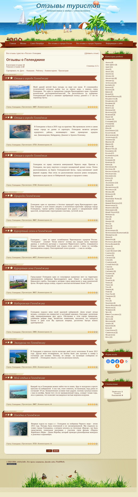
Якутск (108, 319)
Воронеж (108, 110)
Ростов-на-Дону (111, 242)
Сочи (107, 260)
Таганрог (108, 274)
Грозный (108, 124)
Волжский (109, 115)
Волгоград (109, 112)
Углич (107, 292)
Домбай (108, 126)
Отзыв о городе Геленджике (31, 78)
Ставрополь (109, 262)
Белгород (108, 90)
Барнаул (108, 87)
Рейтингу (39, 71)
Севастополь (110, 330)
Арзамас (108, 76)
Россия (28, 53)
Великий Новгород (112, 96)
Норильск (108, 215)
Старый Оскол (110, 264)
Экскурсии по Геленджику (29, 343)
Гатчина (108, 119)
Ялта (107, 337)
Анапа (107, 72)
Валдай (108, 94)
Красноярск (109, 176)
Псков (107, 237)
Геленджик (16, 107)
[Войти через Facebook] (117, 361)
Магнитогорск (110, 187)
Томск (107, 283)
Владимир (109, 103)
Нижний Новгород (112, 203)
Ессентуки (109, 133)
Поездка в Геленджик (27, 415)
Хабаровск (109, 303)
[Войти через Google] (126, 361)
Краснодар (109, 174)
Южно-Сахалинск (112, 314)
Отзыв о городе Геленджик (30, 118)
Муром (108, 196)
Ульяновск (109, 296)
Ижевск (108, 144)
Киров (107, 165)
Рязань (107, 246)
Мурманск (109, 194)
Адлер (107, 67)
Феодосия (109, 335)
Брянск (107, 92)
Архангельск (110, 78)
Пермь (107, 228)
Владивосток (110, 99)
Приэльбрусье (110, 235)
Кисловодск (109, 167)
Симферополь (110, 333)
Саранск (108, 255)
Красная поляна (111, 171)
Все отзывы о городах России (60, 43)
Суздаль (108, 269)
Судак (107, 267)
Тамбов (108, 276)
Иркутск (108, 146)
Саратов (108, 253)
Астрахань (109, 83)
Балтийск (108, 85)
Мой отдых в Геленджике (29, 378)
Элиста (108, 317)
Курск (107, 180)
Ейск (107, 128)
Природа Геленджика (27, 196)
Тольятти (108, 280)
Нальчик (108, 201)
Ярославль (109, 321)
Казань (108, 153)
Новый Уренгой (111, 212)
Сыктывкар (109, 271)
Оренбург (108, 221)
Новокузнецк (110, 205)
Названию (30, 71)
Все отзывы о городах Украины (89, 43)
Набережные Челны (112, 199)
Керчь (107, 328)
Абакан (108, 62)
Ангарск (108, 74)
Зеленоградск (110, 137)
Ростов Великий (111, 244)
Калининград (110, 155)
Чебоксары (109, 308)
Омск (107, 217)
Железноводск (110, 135)
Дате (22, 71)
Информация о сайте (114, 43)
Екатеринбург (110, 131)
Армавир (108, 81)
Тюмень (108, 289)
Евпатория (109, 326)
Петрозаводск (110, 230)
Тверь (107, 278)
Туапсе (108, 285)
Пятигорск (109, 239)
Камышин (109, 160)
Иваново (108, 142)
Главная (13, 43)
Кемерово (109, 162)
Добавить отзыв (91, 53)
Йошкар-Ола (110, 149)
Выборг (108, 117)
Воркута (108, 108)
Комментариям (51, 71)
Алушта (108, 323)
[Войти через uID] (108, 361)
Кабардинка (109, 151)
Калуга (108, 158)
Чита (107, 312)
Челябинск (109, 310)
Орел (107, 219)
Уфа (106, 299)
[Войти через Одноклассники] (117, 366)
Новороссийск (110, 208)
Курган (108, 178)
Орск (107, 224)
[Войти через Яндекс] (122, 361)
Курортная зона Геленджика (31, 268)
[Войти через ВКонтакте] (113, 361)
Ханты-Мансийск (112, 305)
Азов (107, 69)
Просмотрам (63, 71)
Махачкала (109, 190)
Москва (23, 43)
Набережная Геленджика (29, 303)
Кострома (109, 169)
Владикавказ (110, 101)
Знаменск (109, 140)
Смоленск (109, 258)
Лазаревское (110, 183)
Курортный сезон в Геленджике (33, 231)
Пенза (107, 226)
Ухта (107, 301)
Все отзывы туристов (14, 53)
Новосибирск (110, 210)
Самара (108, 249)
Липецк (108, 185)
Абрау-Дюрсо (110, 65)
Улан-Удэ (109, 294)
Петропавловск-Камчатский (115, 233)
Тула (107, 287)
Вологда (108, 106)
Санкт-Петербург (37, 43)
